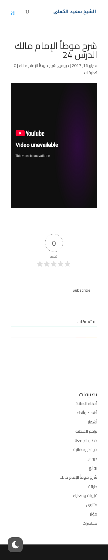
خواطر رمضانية (85, 449)
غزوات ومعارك (85, 495)
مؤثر (93, 514)
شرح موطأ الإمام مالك (37, 65)
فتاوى (91, 505)
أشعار (92, 422)
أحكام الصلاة (86, 403)
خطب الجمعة (86, 440)
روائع (93, 468)
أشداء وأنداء (86, 413)
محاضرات (89, 523)
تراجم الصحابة (86, 431)
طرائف (91, 486)
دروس (63, 65)
